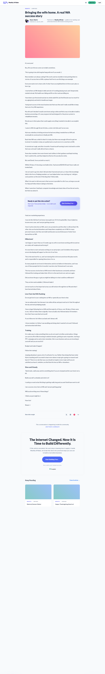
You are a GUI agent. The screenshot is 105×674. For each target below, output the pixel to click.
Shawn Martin (34, 20)
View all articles (75, 480)
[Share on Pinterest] (74, 414)
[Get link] (78, 414)
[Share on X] (66, 414)
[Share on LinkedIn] (70, 414)
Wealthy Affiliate (59, 20)
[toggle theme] (86, 2)
